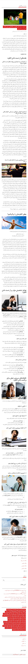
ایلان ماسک (21, 615)
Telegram (9, 609)
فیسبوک (9, 625)
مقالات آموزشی (24, 566)
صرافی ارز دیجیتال (15, 625)
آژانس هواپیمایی (22, 613)
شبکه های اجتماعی (22, 625)
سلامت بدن (11, 623)
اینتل (14, 615)
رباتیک (5, 621)
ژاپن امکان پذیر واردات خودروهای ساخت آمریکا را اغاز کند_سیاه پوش (15, 597)
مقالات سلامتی (24, 568)
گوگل (13, 630)
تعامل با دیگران (10, 619)
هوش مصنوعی (14, 627)
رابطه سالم (8, 621)
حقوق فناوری (23, 621)
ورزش (6, 627)
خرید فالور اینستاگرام (19, 654)
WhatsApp (14, 611)
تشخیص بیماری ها (17, 619)
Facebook (23, 609)
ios (18, 609)
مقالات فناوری (24, 563)
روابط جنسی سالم (22, 623)
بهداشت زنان (23, 617)
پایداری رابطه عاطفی (22, 630)
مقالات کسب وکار (23, 560)
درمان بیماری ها (14, 621)
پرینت (16, 630)
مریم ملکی (14, 31)
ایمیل (17, 615)
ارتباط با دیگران (10, 613)
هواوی (19, 627)
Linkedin (15, 609)
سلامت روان (6, 623)
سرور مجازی (16, 623)
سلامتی (23, 643)
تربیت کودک (23, 619)
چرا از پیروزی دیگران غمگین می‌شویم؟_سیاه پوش (18, 598)
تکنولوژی (23, 641)
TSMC (23, 611)
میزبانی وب (23, 627)
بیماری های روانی (17, 617)
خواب (19, 621)
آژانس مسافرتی (7, 611)
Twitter (19, 611)
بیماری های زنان (10, 617)
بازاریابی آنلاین (5, 615)
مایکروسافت (5, 625)
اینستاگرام (10, 615)
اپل (24, 615)
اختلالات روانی (16, 613)
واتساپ (10, 627)
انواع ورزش (5, 613)
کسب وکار (22, 645)
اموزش (25, 11)
